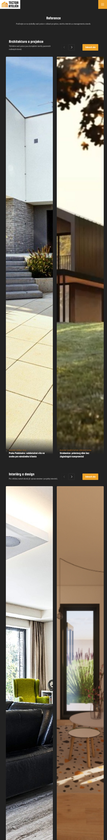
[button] (72, 47)
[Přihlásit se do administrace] (104, 837)
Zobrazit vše (90, 47)
